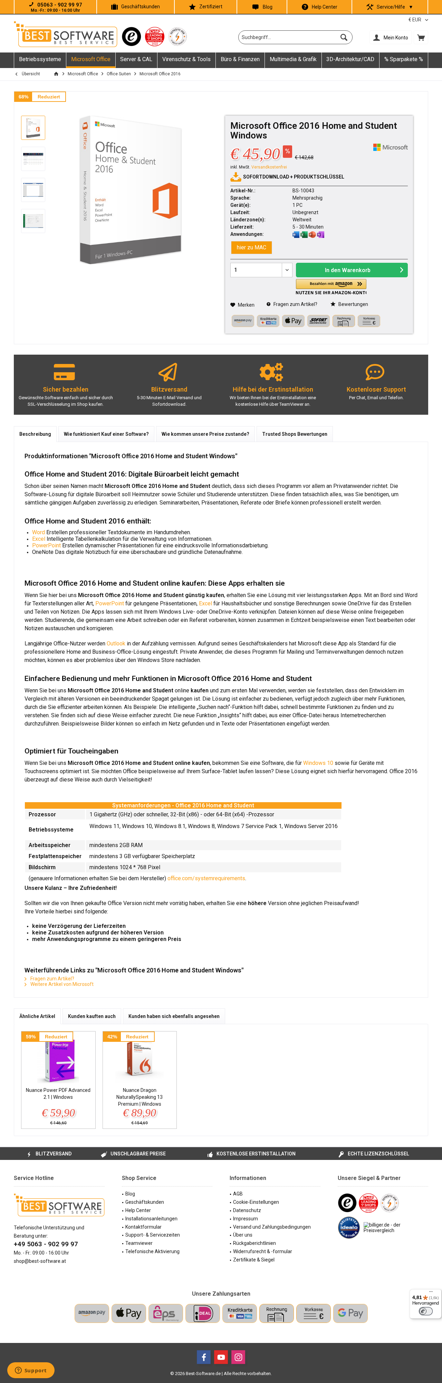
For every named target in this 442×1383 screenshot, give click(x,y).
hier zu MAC (251, 247)
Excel (38, 539)
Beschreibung (35, 434)
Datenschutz (247, 1210)
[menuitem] (421, 37)
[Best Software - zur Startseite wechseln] (65, 34)
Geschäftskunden (140, 6)
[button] (331, 287)
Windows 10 (318, 763)
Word (39, 532)
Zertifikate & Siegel (254, 1259)
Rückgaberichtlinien (254, 1243)
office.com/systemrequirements (206, 878)
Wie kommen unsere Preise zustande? (205, 434)
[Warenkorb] (421, 37)
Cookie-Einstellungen (256, 1202)
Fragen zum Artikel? (294, 304)
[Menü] (431, 1293)
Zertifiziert (210, 6)
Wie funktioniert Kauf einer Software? (106, 434)
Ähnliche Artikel (37, 1016)
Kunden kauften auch (92, 1016)
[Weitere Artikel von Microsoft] (390, 147)
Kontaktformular (143, 1227)
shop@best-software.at (40, 1261)
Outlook (116, 643)
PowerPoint (46, 545)
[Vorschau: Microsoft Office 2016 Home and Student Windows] (33, 128)
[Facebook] (204, 1357)
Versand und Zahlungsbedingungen (272, 1227)
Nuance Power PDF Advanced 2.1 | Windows (58, 1093)
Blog (267, 7)
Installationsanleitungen (151, 1218)
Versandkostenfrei (269, 167)
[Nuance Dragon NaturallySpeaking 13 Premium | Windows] (139, 1059)
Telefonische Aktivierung (152, 1251)
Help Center (324, 7)
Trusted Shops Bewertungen (294, 434)
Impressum (245, 1218)
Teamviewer (139, 1243)
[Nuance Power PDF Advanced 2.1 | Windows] (58, 1059)
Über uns (242, 1235)
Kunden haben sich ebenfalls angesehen (174, 1016)
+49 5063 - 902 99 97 (46, 1244)
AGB (238, 1194)
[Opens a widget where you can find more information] (31, 1371)
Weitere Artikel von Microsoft (61, 984)
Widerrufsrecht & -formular (262, 1251)
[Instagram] (238, 1357)
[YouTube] (221, 1357)
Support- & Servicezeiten (152, 1235)
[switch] (426, 1311)
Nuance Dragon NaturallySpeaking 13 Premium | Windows (139, 1097)
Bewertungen (352, 304)
